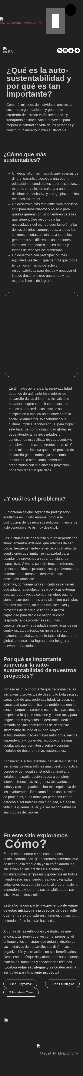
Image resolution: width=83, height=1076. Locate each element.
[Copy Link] (60, 50)
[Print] (71, 50)
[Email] (65, 50)
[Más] (77, 50)
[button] (52, 6)
